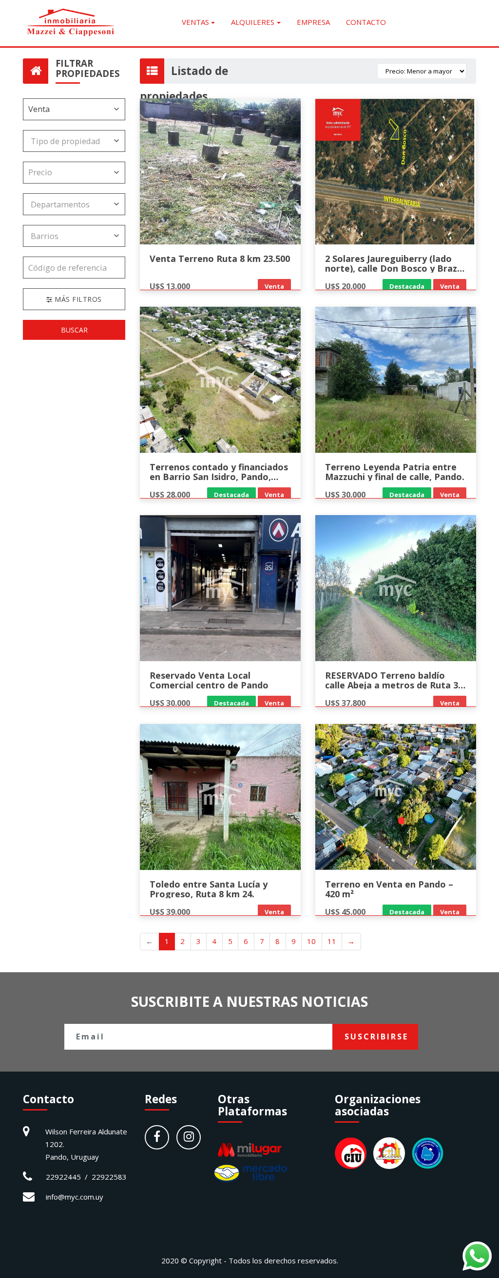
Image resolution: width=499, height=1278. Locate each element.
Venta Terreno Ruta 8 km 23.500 (220, 258)
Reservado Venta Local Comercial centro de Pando (209, 680)
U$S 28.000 (170, 494)
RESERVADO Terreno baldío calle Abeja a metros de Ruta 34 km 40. (394, 685)
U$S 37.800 (345, 702)
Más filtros (77, 299)
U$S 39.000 (170, 911)
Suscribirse (376, 1036)
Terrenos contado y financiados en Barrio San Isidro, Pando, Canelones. (219, 476)
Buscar (74, 329)
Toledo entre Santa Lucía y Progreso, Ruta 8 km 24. (209, 889)
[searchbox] (67, 141)
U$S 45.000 (345, 911)
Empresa (313, 22)
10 (311, 941)
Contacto (366, 22)
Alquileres (252, 22)
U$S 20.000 (345, 286)
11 (331, 941)
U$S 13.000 (170, 286)
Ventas (195, 22)
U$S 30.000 (345, 494)
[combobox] (74, 141)
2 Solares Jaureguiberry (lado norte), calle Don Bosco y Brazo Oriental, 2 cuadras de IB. (394, 268)
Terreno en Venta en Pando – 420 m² (389, 889)
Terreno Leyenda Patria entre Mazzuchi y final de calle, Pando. (394, 471)
